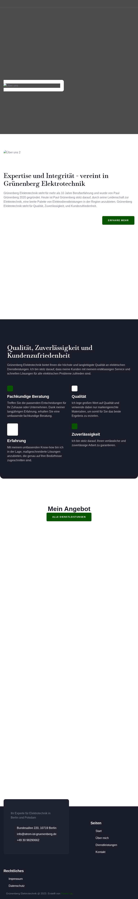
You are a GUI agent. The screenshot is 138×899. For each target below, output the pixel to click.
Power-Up (66, 893)
